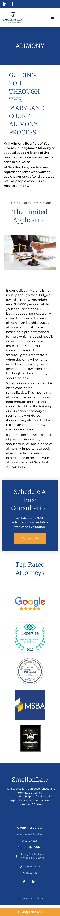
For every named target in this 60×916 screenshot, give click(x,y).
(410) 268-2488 (31, 912)
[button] (52, 17)
